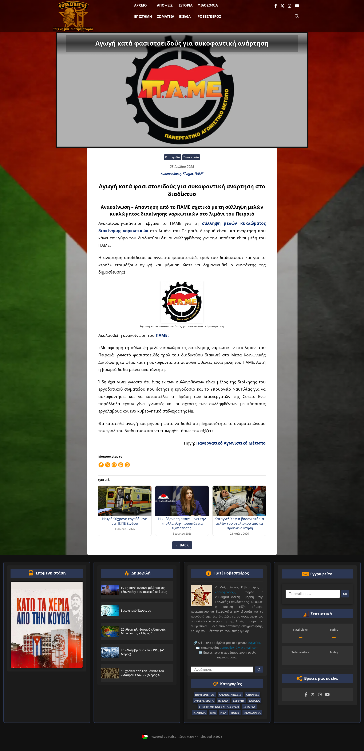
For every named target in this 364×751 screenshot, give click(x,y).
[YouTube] (297, 6)
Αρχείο (140, 5)
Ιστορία (186, 5)
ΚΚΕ (213, 713)
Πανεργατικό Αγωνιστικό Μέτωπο (231, 443)
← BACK (182, 545)
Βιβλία (185, 16)
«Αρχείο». (254, 643)
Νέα (223, 713)
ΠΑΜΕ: (162, 335)
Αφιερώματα (204, 700)
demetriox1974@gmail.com (239, 648)
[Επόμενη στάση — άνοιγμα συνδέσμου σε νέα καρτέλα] (47, 624)
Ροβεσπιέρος (209, 16)
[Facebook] (275, 6)
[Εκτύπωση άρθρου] (127, 465)
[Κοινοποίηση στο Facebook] (101, 465)
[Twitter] (282, 6)
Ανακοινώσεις (171, 173)
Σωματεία (165, 16)
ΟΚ (345, 594)
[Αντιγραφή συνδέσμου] (120, 465)
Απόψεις (165, 5)
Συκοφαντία (191, 157)
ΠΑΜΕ (199, 173)
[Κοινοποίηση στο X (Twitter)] (107, 465)
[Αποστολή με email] (114, 465)
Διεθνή (238, 700)
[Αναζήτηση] (297, 16)
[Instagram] (289, 6)
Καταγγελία (172, 157)
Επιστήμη (143, 16)
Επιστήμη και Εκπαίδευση (219, 707)
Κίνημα (188, 173)
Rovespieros (204, 695)
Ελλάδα (254, 700)
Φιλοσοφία (208, 5)
